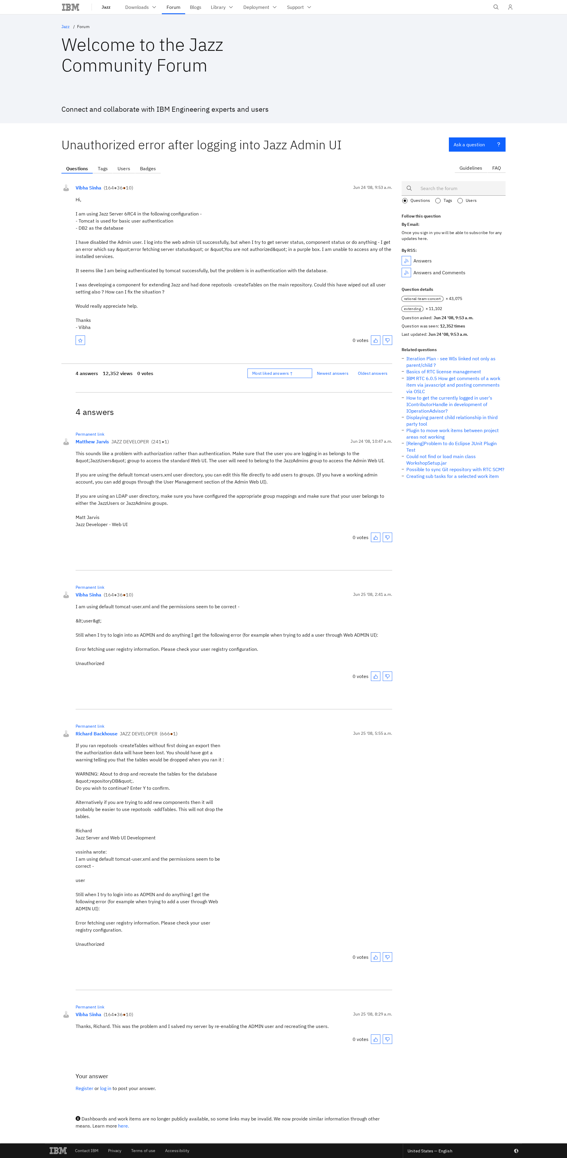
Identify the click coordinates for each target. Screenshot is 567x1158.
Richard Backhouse (97, 734)
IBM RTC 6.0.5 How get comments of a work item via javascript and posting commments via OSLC (453, 384)
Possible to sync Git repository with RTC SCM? (455, 469)
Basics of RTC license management (443, 371)
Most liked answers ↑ (272, 373)
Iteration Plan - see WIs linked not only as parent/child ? (451, 362)
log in (105, 1088)
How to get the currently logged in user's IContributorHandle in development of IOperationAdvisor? (449, 404)
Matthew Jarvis (92, 442)
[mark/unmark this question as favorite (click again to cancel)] (80, 340)
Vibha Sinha (88, 188)
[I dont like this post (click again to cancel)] (387, 340)
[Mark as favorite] (80, 340)
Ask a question (469, 144)
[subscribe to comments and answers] (406, 272)
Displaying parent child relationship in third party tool (452, 420)
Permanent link (90, 434)
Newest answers (332, 373)
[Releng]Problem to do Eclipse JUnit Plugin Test (451, 446)
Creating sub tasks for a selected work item (452, 476)
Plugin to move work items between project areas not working (452, 433)
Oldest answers (372, 373)
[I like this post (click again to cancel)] (375, 340)
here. (123, 1126)
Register (84, 1088)
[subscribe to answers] (406, 260)
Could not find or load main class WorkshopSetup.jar (441, 459)
